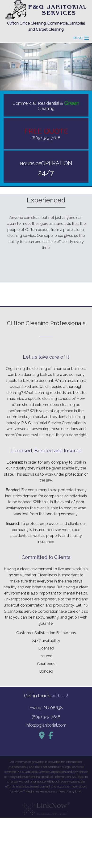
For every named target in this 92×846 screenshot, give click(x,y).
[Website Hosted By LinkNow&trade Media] (46, 807)
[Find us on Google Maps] (42, 737)
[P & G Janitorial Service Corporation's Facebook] (50, 737)
